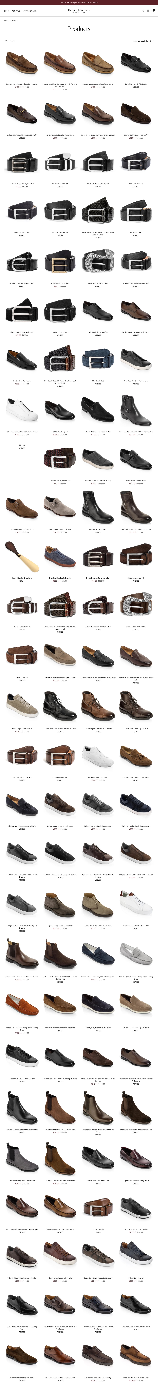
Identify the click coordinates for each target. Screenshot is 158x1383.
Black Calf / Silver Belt (60, 184)
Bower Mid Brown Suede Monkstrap (22, 529)
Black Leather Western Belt (98, 283)
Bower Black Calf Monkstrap (136, 481)
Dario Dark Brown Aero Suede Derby (98, 1378)
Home (6, 20)
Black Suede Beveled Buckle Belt (22, 332)
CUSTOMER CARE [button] (29, 11)
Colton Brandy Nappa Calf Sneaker (60, 1278)
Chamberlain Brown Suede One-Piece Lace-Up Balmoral (98, 1080)
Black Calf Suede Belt (22, 232)
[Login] (148, 11)
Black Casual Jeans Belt (60, 232)
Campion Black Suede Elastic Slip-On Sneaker (60, 875)
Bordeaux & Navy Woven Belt (60, 481)
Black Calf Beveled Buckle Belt (98, 184)
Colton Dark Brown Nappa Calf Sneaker (98, 1278)
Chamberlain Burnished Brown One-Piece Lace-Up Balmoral (136, 1080)
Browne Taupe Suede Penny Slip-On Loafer (60, 678)
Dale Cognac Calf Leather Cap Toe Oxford (60, 1378)
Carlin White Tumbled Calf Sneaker (136, 926)
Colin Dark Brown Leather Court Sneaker (22, 1278)
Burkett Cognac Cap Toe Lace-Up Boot (98, 729)
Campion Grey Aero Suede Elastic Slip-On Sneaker (22, 927)
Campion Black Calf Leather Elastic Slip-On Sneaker (22, 876)
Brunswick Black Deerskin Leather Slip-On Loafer (98, 678)
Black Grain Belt (136, 232)
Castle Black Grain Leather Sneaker (22, 1079)
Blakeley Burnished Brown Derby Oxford (135, 332)
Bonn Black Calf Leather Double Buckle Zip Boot (136, 432)
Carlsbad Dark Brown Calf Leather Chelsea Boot (22, 977)
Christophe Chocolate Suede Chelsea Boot (60, 1130)
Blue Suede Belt (98, 381)
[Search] (143, 11)
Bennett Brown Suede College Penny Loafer (22, 84)
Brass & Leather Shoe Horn (22, 578)
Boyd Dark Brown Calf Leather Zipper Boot (136, 529)
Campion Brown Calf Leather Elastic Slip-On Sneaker (98, 876)
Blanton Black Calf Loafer (22, 381)
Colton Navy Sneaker (136, 1278)
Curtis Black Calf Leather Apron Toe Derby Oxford (22, 1328)
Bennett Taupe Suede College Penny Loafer (98, 84)
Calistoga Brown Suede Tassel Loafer (136, 777)
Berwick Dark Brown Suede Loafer (136, 135)
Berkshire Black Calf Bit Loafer (136, 84)
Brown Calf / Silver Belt (22, 627)
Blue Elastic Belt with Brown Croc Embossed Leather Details (60, 382)
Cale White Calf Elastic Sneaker (98, 777)
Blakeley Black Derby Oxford (98, 332)
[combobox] (146, 41)
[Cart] (153, 11)
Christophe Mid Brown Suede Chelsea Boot (59, 1181)
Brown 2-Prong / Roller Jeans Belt (98, 578)
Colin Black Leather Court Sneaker (136, 1229)
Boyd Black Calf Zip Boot (98, 529)
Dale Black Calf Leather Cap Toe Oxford (136, 1327)
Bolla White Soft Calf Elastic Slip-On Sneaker (22, 432)
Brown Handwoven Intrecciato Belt (98, 627)
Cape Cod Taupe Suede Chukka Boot (98, 926)
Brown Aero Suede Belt (136, 578)
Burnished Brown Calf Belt (21, 777)
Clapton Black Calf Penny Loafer (98, 1181)
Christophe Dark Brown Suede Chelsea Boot (136, 1130)
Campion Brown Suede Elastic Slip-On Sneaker (136, 875)
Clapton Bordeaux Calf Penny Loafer (136, 1181)
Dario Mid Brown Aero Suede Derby (136, 1378)
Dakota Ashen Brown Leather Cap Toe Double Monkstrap (60, 1328)
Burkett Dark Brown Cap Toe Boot (136, 729)
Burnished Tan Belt (60, 777)
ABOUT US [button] (16, 11)
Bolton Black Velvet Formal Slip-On (98, 432)
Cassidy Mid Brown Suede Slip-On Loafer (60, 1028)
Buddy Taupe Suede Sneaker (22, 729)
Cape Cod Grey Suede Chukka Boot (60, 926)
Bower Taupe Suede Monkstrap (60, 529)
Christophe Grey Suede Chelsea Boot (22, 1181)
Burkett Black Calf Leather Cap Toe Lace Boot (60, 729)
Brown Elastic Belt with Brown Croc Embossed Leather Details (60, 628)
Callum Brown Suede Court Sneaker (60, 826)
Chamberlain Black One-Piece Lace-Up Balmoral (60, 1079)
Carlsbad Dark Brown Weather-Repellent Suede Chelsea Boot (60, 978)
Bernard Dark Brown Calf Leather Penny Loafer (98, 135)
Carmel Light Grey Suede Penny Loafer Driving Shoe (136, 978)
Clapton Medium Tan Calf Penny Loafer (60, 1229)
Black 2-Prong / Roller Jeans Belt (22, 184)
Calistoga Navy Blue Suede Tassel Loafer (22, 826)
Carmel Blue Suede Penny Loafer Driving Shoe (98, 977)
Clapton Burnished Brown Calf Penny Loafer (22, 1229)
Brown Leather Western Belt (136, 627)
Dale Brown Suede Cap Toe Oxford (22, 1378)
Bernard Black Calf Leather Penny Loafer (59, 135)
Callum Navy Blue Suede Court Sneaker (136, 826)
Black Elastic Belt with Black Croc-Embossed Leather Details (98, 233)
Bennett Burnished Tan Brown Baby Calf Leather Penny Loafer (60, 85)
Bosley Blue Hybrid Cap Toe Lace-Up (98, 481)
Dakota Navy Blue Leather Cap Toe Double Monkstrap (98, 1328)
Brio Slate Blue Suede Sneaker (60, 578)
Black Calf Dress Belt (136, 184)
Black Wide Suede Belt (60, 332)
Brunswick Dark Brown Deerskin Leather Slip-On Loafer (136, 679)
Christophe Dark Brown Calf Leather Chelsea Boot (98, 1131)
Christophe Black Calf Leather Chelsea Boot (22, 1130)
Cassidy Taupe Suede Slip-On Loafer (136, 1028)
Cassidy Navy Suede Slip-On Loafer (98, 1028)
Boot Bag (22, 445)
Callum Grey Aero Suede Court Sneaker (98, 826)
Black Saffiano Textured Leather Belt (136, 283)
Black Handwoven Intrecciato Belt (22, 283)
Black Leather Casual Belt (60, 283)
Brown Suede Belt (22, 678)
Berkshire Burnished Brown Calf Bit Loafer (22, 135)
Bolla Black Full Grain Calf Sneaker (136, 381)
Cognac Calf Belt (98, 1229)
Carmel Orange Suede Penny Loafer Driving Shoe (22, 1029)
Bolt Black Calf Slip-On (60, 432)
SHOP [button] (6, 11)
